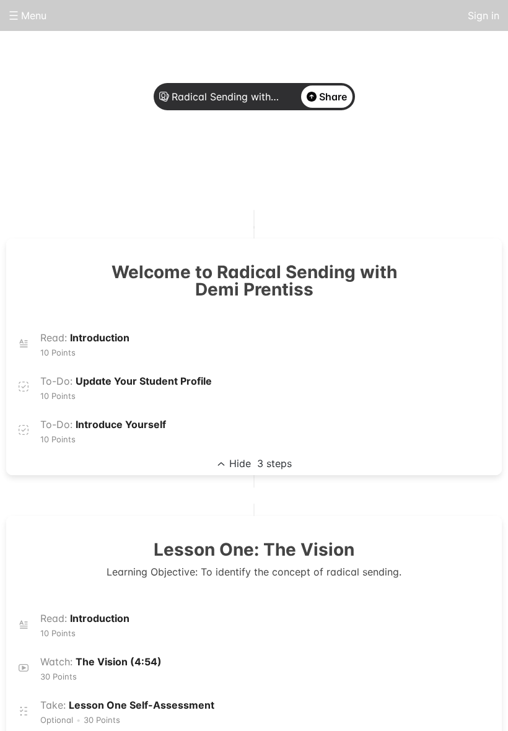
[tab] (204, 162)
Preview (303, 162)
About (204, 162)
